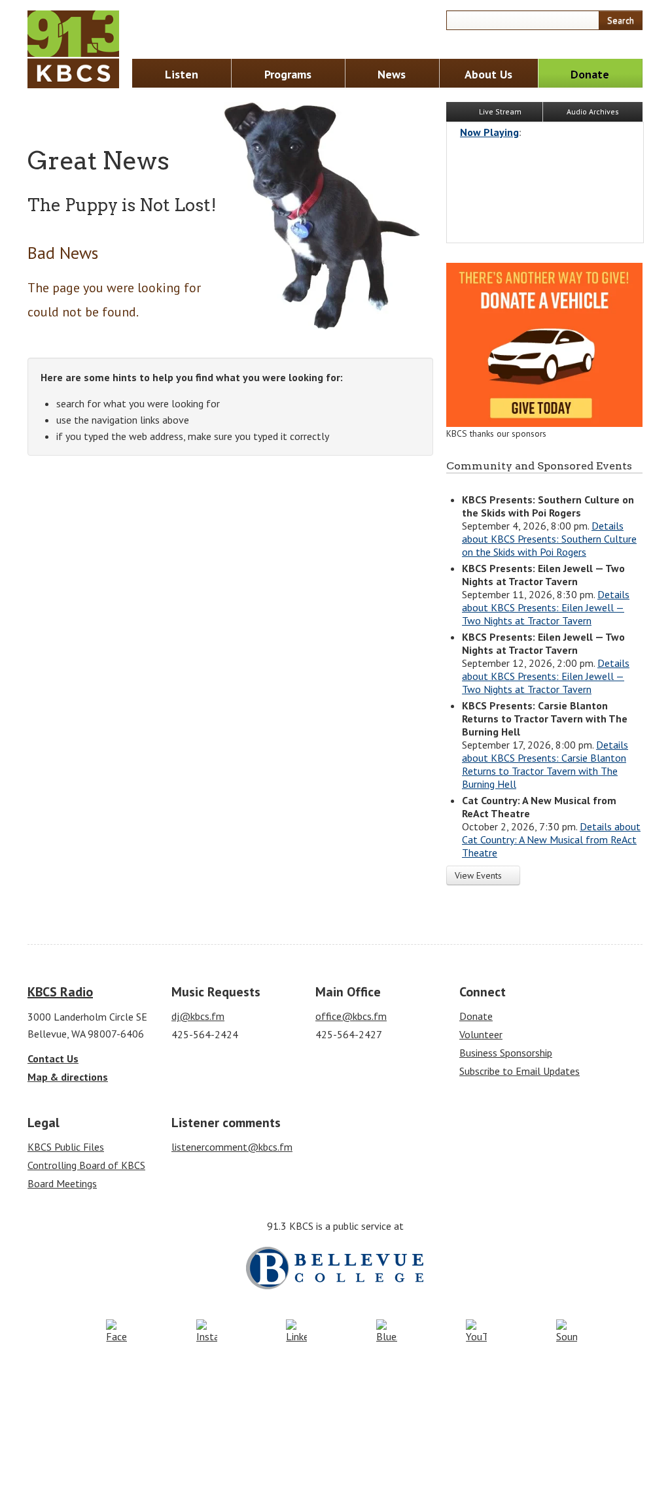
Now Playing (489, 132)
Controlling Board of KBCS (86, 1165)
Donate (590, 74)
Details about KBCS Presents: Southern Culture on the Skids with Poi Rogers (549, 538)
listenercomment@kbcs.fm (231, 1146)
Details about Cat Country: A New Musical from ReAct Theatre (551, 839)
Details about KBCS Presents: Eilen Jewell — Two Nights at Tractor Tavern (545, 607)
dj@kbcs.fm (197, 1016)
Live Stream (499, 111)
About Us (488, 74)
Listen (181, 74)
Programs (287, 74)
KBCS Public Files (65, 1146)
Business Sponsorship (505, 1052)
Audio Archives (593, 111)
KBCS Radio (60, 991)
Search (620, 20)
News (392, 74)
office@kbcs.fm (351, 1016)
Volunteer (480, 1034)
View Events (479, 875)
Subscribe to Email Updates (519, 1070)
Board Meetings (62, 1183)
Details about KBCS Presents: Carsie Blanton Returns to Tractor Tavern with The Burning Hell (545, 764)
